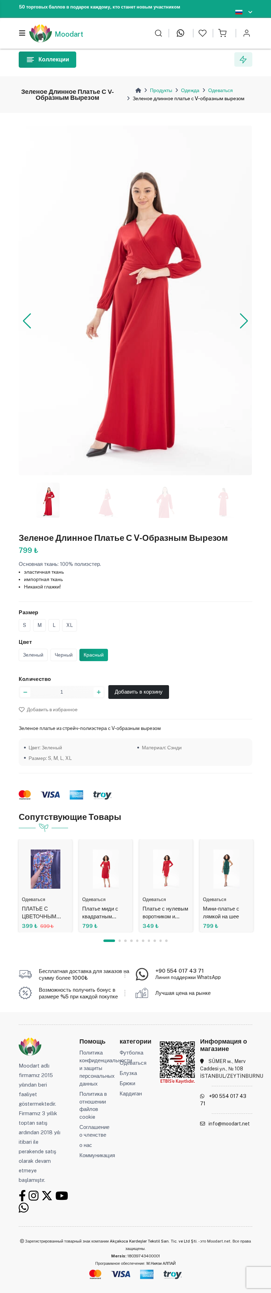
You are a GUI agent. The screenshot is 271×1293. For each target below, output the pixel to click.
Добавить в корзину (139, 692)
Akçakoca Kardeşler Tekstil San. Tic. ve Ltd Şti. (154, 1241)
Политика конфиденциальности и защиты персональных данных (105, 1068)
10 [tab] (166, 940)
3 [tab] (125, 940)
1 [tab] (109, 940)
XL (69, 625)
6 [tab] (143, 940)
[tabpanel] (45, 885)
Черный (64, 655)
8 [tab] (154, 940)
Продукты (161, 90)
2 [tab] (120, 940)
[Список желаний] (202, 33)
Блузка (128, 1073)
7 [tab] (149, 940)
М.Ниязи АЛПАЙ (161, 1263)
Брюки (127, 1083)
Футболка (131, 1053)
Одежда (190, 90)
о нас (85, 1145)
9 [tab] (160, 940)
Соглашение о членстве (94, 1131)
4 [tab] (131, 940)
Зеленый (33, 655)
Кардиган (131, 1093)
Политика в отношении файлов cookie (93, 1105)
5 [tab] (137, 940)
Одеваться (220, 90)
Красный (94, 655)
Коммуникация (97, 1155)
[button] (27, 321)
